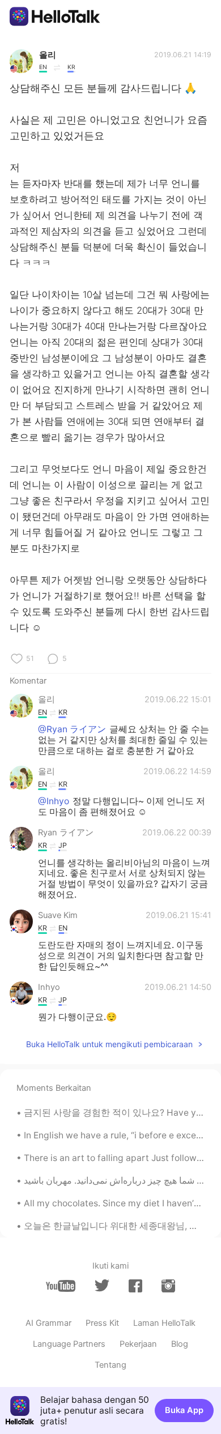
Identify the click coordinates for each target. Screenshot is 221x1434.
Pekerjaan (138, 1344)
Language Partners (69, 1344)
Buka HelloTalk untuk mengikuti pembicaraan (109, 1044)
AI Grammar (48, 1323)
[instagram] (168, 1285)
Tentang (110, 1365)
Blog (179, 1344)
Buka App (184, 1410)
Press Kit (102, 1323)
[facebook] (135, 1285)
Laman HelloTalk (164, 1323)
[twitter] (102, 1285)
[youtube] (60, 1286)
